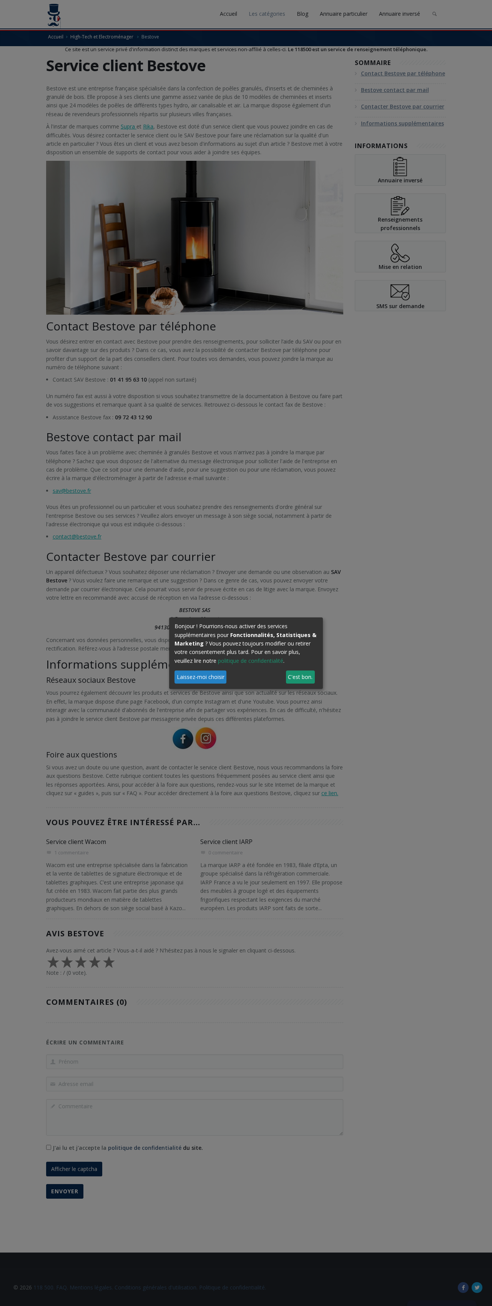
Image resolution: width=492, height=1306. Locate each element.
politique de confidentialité (250, 660)
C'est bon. (300, 677)
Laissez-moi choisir (200, 677)
